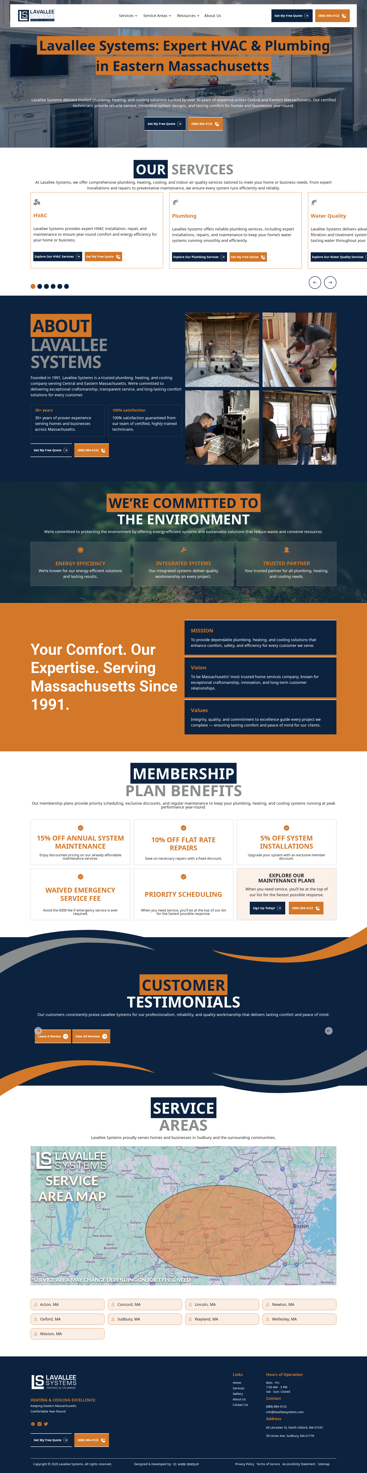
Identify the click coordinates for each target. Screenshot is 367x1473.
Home (237, 1383)
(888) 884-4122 (276, 1406)
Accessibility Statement (298, 1464)
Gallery (238, 1394)
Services (238, 1388)
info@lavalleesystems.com (284, 1412)
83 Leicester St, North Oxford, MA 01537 (294, 1427)
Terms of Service (268, 1464)
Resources (186, 15)
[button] (127, 15)
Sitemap (324, 1464)
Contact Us (240, 1405)
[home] (36, 16)
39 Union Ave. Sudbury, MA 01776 (290, 1436)
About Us (212, 15)
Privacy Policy (244, 1464)
